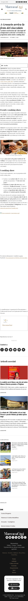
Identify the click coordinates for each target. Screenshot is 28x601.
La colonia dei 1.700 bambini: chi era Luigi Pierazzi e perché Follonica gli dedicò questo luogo (13, 414)
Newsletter (10, 553)
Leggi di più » (15, 449)
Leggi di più (3, 392)
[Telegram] (18, 2)
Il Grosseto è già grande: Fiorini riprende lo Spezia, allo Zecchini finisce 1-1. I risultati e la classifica (19, 445)
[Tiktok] (24, 2)
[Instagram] (19, 2)
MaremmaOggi (7, 325)
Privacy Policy (22, 553)
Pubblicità (16, 553)
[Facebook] (16, 2)
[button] (2, 9)
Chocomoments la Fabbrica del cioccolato (16, 258)
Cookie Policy (14, 554)
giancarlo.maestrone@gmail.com (9, 208)
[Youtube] (23, 2)
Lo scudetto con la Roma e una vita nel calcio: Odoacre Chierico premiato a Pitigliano (14, 383)
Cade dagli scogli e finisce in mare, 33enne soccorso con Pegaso (19, 457)
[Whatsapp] (26, 2)
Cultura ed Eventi (5, 19)
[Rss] (21, 2)
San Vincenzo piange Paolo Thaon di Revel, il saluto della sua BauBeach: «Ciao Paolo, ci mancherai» (19, 484)
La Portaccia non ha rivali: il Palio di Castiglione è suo (18, 469)
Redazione (5, 553)
